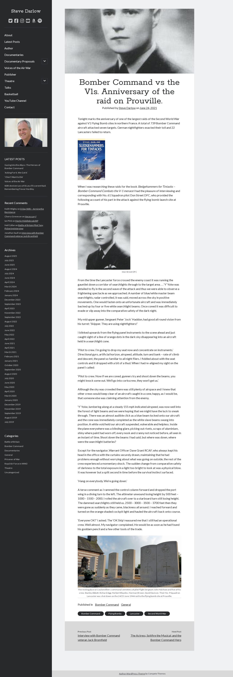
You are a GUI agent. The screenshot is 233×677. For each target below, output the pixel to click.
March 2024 (10, 286)
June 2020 (10, 382)
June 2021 (10, 343)
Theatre (9, 81)
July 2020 (9, 378)
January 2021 (11, 360)
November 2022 (13, 312)
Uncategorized (12, 472)
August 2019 (11, 417)
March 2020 (10, 395)
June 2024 (10, 277)
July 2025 (9, 260)
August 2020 (11, 374)
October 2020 (11, 365)
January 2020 (11, 400)
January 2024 (11, 295)
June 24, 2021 (148, 108)
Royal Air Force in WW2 (16, 463)
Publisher (10, 74)
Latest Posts (12, 41)
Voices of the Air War (17, 68)
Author (8, 48)
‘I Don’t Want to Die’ (14, 177)
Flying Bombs (115, 613)
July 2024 (9, 273)
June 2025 (10, 264)
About (8, 35)
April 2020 (10, 391)
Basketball (11, 94)
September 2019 (13, 413)
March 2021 (10, 352)
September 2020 (13, 369)
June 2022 (10, 330)
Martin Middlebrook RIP (26, 220)
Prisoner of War (12, 459)
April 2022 (10, 339)
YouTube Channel (15, 100)
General (9, 455)
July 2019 (9, 422)
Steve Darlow (26, 11)
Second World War (157, 613)
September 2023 (13, 304)
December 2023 (12, 299)
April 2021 (10, 347)
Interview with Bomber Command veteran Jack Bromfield (99, 638)
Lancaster (135, 613)
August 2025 (11, 256)
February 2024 (12, 291)
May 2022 (9, 334)
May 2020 (9, 387)
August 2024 (11, 269)
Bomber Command (14, 446)
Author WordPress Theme (132, 673)
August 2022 (11, 321)
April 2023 (10, 308)
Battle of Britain (12, 441)
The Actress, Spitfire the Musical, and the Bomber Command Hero (156, 638)
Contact (9, 107)
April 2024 (10, 282)
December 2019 (12, 404)
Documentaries (13, 54)
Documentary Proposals (19, 61)
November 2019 (13, 408)
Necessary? (30, 216)
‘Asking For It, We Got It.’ (16, 172)
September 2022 (13, 317)
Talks (7, 87)
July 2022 (9, 325)
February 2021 (12, 356)
